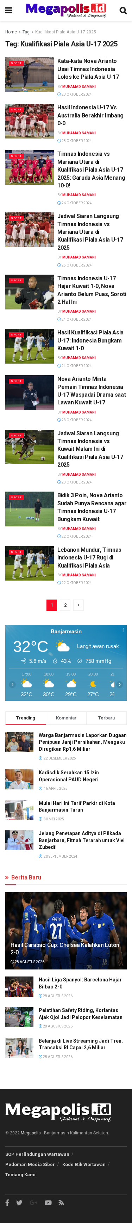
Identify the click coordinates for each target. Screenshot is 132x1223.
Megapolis (31, 1133)
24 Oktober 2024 (76, 319)
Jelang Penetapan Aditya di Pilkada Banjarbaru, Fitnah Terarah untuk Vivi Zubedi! (82, 840)
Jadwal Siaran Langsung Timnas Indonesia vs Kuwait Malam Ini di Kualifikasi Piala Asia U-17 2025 (90, 449)
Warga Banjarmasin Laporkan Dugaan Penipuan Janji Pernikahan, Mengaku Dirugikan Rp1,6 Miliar (83, 742)
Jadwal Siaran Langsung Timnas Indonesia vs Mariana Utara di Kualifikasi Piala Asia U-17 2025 (90, 232)
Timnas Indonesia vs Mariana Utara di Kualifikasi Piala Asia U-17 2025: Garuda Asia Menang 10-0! (91, 170)
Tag (26, 32)
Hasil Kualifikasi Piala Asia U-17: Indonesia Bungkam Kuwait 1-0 (90, 340)
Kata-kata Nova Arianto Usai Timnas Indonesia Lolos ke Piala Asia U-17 (88, 69)
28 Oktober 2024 (76, 94)
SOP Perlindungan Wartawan (37, 1154)
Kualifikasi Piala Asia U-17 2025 (65, 32)
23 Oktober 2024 (76, 420)
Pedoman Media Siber (30, 1164)
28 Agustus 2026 (29, 962)
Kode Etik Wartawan (84, 1164)
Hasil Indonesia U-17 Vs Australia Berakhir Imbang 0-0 (90, 115)
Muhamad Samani (79, 87)
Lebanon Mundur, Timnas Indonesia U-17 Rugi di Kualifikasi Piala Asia (89, 557)
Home (11, 32)
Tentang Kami (20, 1174)
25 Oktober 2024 (76, 265)
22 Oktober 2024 (76, 536)
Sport (16, 63)
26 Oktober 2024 (76, 203)
